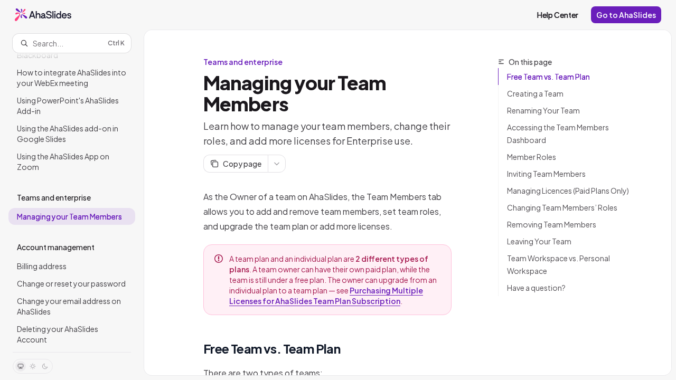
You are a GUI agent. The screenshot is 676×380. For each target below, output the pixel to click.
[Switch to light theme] (32, 366)
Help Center (557, 15)
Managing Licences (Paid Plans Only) (568, 190)
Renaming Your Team (543, 110)
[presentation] (71, 202)
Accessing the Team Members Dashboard (558, 133)
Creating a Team (535, 93)
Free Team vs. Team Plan (548, 76)
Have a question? (536, 287)
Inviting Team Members (546, 173)
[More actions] (277, 164)
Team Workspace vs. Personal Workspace (558, 264)
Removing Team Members (551, 224)
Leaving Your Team (539, 241)
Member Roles (531, 157)
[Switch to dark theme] (45, 366)
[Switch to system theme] (20, 366)
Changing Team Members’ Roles (562, 207)
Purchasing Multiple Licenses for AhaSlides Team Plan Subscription (326, 296)
